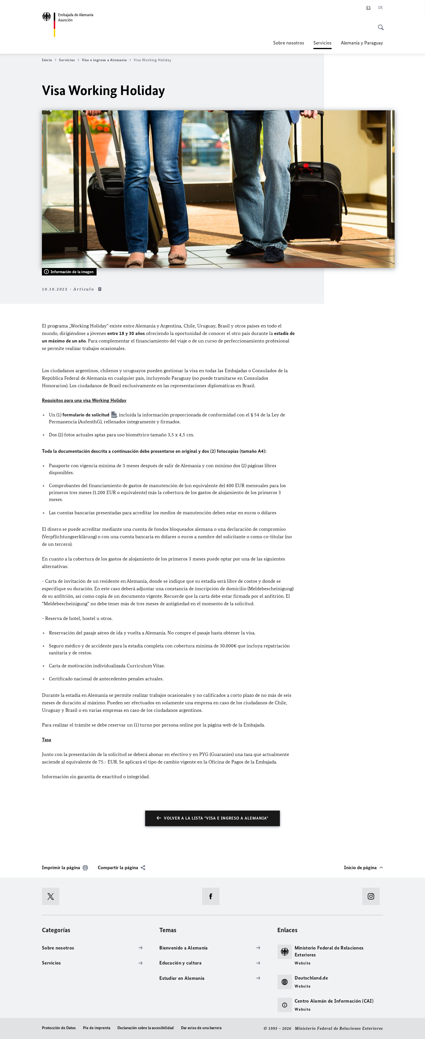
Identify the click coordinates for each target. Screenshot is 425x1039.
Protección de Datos (59, 1027)
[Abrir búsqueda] (379, 24)
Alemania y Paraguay (362, 43)
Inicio (47, 60)
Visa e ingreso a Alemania (104, 60)
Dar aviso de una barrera (201, 1027)
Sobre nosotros (288, 43)
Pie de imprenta (96, 1027)
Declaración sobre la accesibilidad (145, 1027)
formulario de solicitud (85, 415)
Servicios (322, 44)
